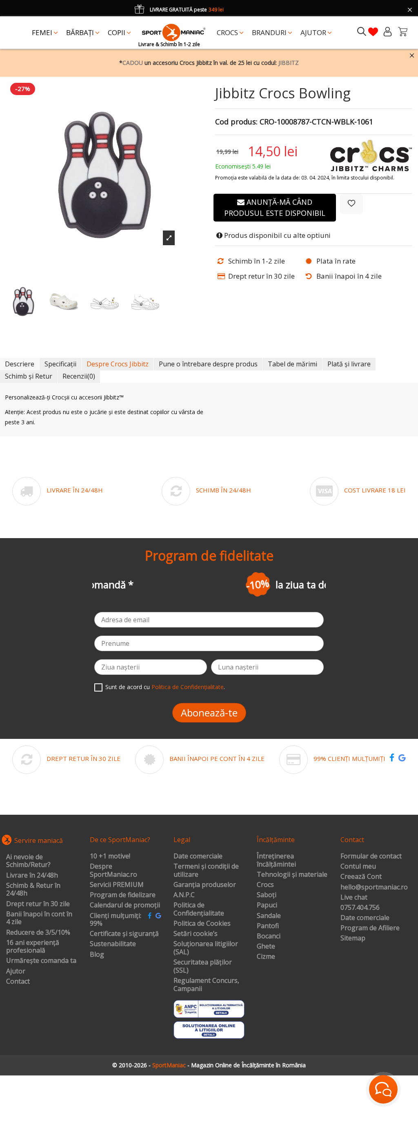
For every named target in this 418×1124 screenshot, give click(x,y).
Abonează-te (209, 712)
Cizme (266, 957)
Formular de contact (371, 856)
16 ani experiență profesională (32, 947)
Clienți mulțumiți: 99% (115, 920)
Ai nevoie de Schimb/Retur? (28, 861)
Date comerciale (197, 856)
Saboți (266, 895)
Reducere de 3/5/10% (38, 933)
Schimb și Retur (28, 376)
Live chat (353, 897)
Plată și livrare (349, 363)
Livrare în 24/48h (32, 875)
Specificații (60, 363)
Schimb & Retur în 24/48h (33, 890)
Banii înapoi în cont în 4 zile (39, 918)
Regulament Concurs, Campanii (206, 985)
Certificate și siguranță (124, 934)
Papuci (267, 905)
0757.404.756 (360, 908)
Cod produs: (236, 122)
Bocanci (268, 936)
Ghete (266, 946)
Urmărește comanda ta (41, 961)
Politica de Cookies (202, 924)
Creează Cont (361, 877)
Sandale (269, 916)
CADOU (132, 63)
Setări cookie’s (195, 934)
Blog (97, 955)
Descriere (19, 363)
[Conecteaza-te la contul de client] (387, 31)
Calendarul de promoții (125, 905)
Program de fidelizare (123, 895)
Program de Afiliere (370, 928)
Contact (18, 982)
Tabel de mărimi (292, 363)
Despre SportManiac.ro (113, 870)
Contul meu (358, 866)
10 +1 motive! (110, 856)
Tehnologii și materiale (292, 875)
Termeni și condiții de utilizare (206, 870)
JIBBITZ (288, 63)
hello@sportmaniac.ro (374, 887)
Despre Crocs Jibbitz (118, 363)
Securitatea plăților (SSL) (202, 966)
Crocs (265, 885)
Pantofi (268, 926)
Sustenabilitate (113, 944)
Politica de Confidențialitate (187, 687)
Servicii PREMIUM (117, 885)
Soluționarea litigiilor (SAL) (205, 948)
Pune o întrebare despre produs (208, 363)
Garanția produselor (204, 885)
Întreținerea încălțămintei (276, 860)
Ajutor (15, 971)
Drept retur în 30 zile (38, 904)
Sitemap (352, 938)
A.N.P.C (184, 895)
